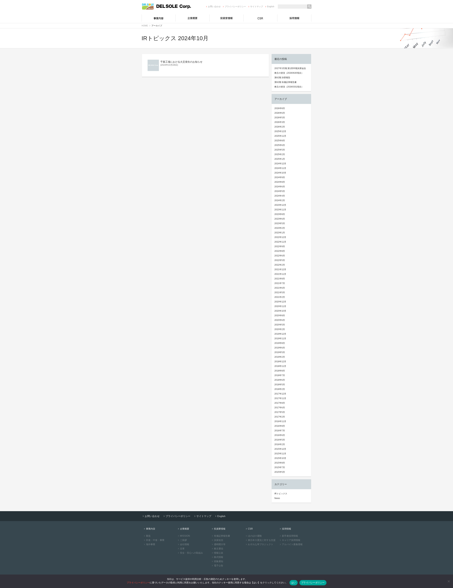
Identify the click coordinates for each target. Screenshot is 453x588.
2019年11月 (280, 338)
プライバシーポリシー (235, 6)
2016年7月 (279, 430)
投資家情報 (226, 18)
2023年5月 (279, 223)
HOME (145, 25)
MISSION (185, 536)
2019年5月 (279, 352)
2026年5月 (279, 117)
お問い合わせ (214, 6)
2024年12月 (280, 163)
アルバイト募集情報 (292, 544)
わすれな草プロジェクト (260, 544)
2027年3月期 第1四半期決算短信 (290, 68)
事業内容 (159, 18)
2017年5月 (279, 412)
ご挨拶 (183, 540)
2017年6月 (279, 407)
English (270, 6)
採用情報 (294, 18)
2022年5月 (279, 260)
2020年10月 (280, 311)
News (277, 498)
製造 (148, 536)
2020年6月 (279, 320)
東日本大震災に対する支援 (262, 540)
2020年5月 (279, 324)
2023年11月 (280, 209)
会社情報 (184, 544)
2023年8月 (279, 214)
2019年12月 (280, 334)
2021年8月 (279, 278)
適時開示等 (219, 544)
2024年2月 (279, 200)
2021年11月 (280, 274)
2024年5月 (279, 191)
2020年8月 (279, 315)
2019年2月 (279, 357)
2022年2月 (279, 265)
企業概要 (193, 18)
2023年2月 (279, 228)
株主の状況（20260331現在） (288, 87)
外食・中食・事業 (155, 540)
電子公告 (218, 565)
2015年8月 (279, 463)
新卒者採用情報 (290, 536)
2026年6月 (279, 113)
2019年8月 (279, 343)
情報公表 (218, 553)
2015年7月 (279, 467)
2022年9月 (279, 246)
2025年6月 (279, 145)
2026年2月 (279, 127)
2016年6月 (279, 435)
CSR (260, 18)
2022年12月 (280, 237)
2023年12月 (280, 205)
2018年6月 (279, 380)
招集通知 (218, 561)
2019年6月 (279, 347)
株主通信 (218, 548)
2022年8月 (279, 251)
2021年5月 (279, 292)
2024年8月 (279, 182)
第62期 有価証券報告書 (285, 82)
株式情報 (218, 557)
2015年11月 (280, 453)
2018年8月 (279, 371)
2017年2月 (279, 417)
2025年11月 (280, 136)
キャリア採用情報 (291, 540)
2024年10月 (280, 173)
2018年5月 (279, 384)
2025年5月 (279, 150)
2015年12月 (280, 449)
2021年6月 (279, 288)
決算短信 (218, 540)
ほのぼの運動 (255, 536)
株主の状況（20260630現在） (288, 73)
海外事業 (150, 544)
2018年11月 (280, 366)
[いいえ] (448, 581)
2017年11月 (280, 398)
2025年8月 (279, 140)
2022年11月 (280, 242)
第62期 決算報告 (282, 77)
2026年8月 (279, 108)
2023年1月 (279, 232)
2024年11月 (280, 168)
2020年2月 (279, 329)
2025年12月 (280, 131)
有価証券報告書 (222, 536)
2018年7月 (279, 375)
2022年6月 (279, 255)
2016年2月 (279, 444)
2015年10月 (280, 458)
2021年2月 (279, 297)
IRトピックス (280, 493)
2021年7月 (279, 283)
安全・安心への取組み (191, 553)
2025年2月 (279, 154)
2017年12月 (280, 394)
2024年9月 (279, 177)
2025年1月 (279, 159)
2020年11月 (280, 306)
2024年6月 (279, 186)
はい (293, 582)
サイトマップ (256, 6)
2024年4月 (279, 196)
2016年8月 (279, 426)
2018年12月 (280, 361)
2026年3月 (279, 122)
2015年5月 (279, 472)
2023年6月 (279, 219)
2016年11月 (280, 421)
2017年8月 (279, 403)
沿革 (182, 548)
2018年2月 (279, 389)
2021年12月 (280, 269)
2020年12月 (280, 301)
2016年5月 (279, 440)
